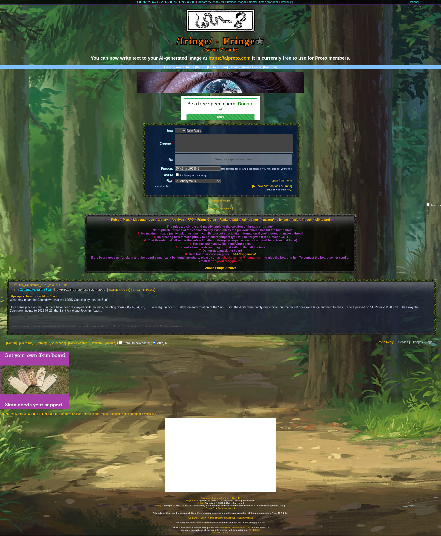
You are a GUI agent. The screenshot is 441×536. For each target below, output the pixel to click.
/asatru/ (268, 219)
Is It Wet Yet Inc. (220, 532)
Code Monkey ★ (226, 508)
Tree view (435, 205)
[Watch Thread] (118, 290)
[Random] (270, 67)
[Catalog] (235, 67)
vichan (217, 498)
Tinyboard (206, 498)
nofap (262, 2)
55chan (214, 2)
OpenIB (236, 498)
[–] (12, 290)
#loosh (307, 219)
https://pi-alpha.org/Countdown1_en (33, 296)
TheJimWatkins (245, 517)
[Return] (200, 67)
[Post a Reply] (385, 342)
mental (253, 2)
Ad (244, 219)
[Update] (110, 343)
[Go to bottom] (217, 67)
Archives (178, 219)
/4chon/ (282, 219)
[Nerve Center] (252, 67)
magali (242, 2)
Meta (126, 219)
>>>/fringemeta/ (244, 254)
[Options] (413, 2)
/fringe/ (254, 219)
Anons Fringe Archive (220, 268)
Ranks (224, 219)
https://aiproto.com (230, 58)
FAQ (289, 189)
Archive (192, 175)
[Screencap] (58, 343)
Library (163, 219)
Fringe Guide (206, 219)
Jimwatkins (229, 517)
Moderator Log (143, 219)
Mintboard (322, 219)
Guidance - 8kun (197, 517)
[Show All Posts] (143, 290)
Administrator (215, 517)
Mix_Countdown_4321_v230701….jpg (43, 285)
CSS (235, 219)
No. (93, 290)
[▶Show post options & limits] (272, 186)
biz (222, 2)
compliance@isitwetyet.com (235, 527)
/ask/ (295, 219)
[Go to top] (26, 343)
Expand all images (220, 200)
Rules (115, 219)
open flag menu (281, 180)
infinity (226, 498)
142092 (100, 290)
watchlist (286, 2)
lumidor (231, 2)
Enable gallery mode (221, 208)
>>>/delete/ (254, 530)
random (202, 2)
